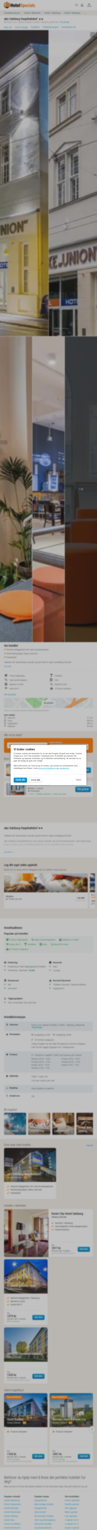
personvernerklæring (47, 768)
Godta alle (20, 780)
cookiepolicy (64, 768)
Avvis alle (35, 780)
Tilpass (78, 780)
